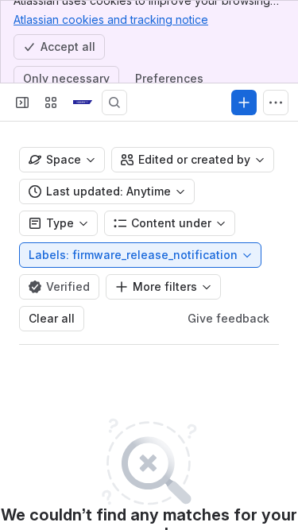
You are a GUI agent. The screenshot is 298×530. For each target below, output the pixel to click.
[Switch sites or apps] (51, 102)
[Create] (244, 102)
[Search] (114, 102)
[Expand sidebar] (22, 102)
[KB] (82, 102)
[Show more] (275, 102)
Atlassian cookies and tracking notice (111, 19)
